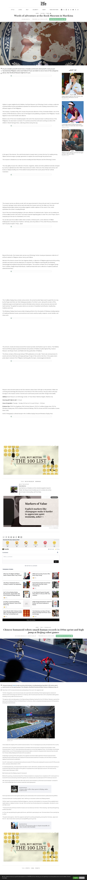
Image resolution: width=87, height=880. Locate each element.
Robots (37, 868)
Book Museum (29, 481)
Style (12, 9)
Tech (41, 627)
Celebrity (35, 9)
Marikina (38, 481)
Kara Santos (26, 19)
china (32, 868)
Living (20, 9)
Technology (47, 627)
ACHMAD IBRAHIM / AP (21, 636)
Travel (48, 13)
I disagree (82, 877)
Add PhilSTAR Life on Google (56, 19)
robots (14, 685)
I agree (75, 878)
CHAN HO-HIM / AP (31, 636)
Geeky (44, 9)
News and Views (54, 9)
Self (27, 9)
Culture (42, 13)
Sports (27, 868)
